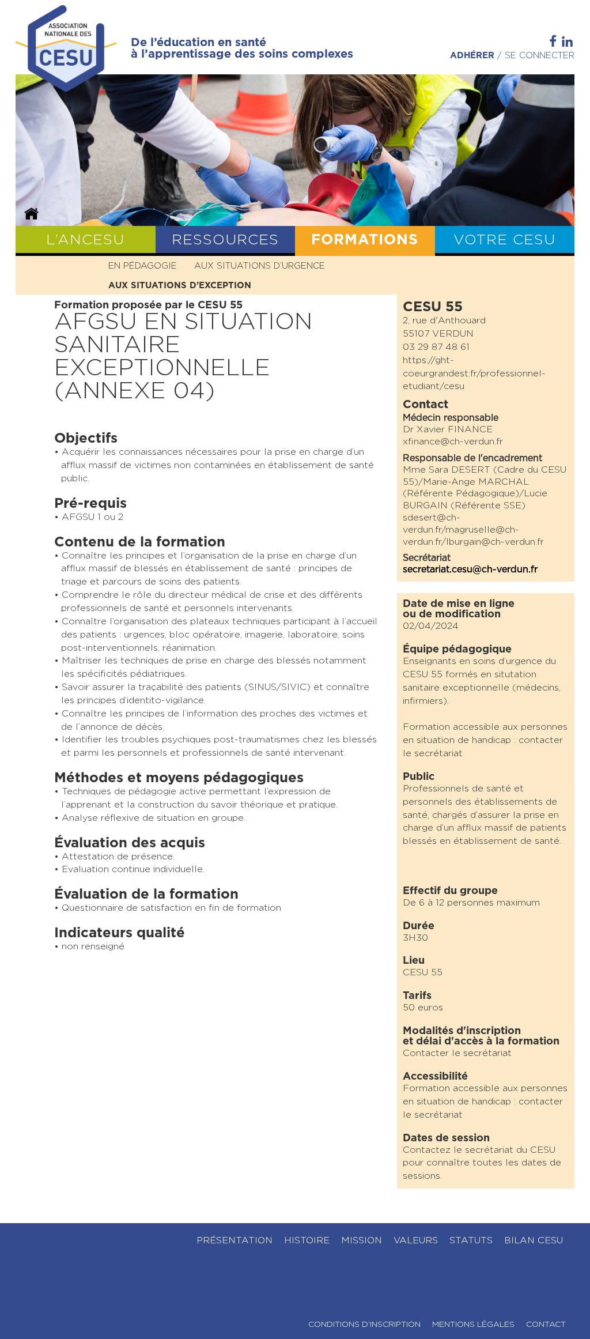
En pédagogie (142, 266)
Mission (361, 1240)
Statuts (471, 1240)
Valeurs (416, 1240)
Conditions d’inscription (364, 1325)
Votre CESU (504, 240)
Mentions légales (473, 1325)
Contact (546, 1325)
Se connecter (539, 55)
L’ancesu (85, 240)
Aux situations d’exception (179, 285)
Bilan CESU (533, 1240)
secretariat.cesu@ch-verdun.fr (470, 569)
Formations (364, 240)
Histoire (307, 1240)
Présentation (234, 1240)
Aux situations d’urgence (259, 266)
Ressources (225, 240)
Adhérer (472, 55)
